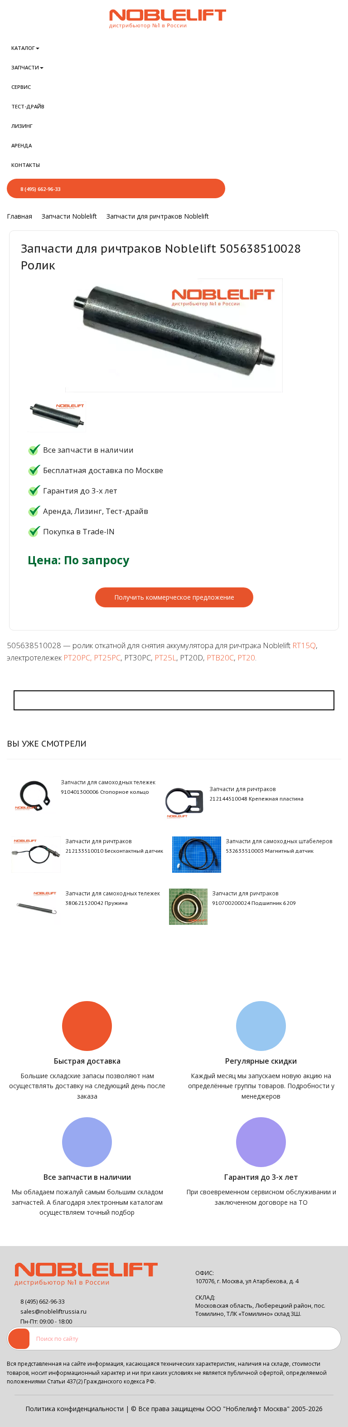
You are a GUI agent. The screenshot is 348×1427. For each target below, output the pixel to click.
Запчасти (25, 67)
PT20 (246, 657)
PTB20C (220, 657)
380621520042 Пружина (96, 903)
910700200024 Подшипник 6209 (254, 903)
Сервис (21, 86)
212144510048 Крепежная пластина (256, 799)
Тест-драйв (27, 106)
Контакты (25, 164)
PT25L (165, 657)
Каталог (23, 47)
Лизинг (22, 125)
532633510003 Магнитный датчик (270, 851)
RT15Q (304, 645)
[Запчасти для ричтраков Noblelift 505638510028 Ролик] (57, 416)
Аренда (21, 145)
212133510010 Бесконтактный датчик (114, 851)
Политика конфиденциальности (74, 1408)
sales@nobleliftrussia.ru (53, 1311)
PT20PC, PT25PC (92, 657)
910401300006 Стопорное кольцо (105, 792)
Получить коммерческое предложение (174, 597)
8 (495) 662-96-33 (40, 189)
